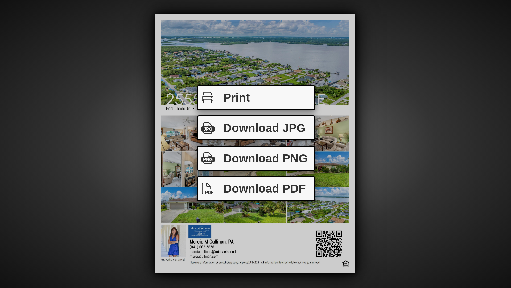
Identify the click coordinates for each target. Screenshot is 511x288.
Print (236, 97)
